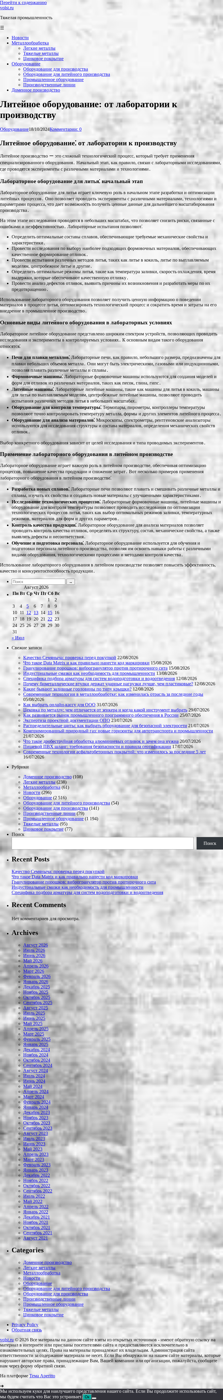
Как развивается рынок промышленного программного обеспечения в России (101, 715)
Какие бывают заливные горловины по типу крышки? (77, 688)
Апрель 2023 (35, 1154)
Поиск (18, 834)
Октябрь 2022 (36, 1185)
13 (36, 612)
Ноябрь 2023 (35, 1117)
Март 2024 (33, 1096)
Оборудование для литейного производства (66, 802)
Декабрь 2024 (36, 1049)
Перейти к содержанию (23, 2)
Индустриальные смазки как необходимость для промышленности (89, 673)
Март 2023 (33, 1159)
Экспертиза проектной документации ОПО (66, 720)
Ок (87, 1397)
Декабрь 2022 (36, 1175)
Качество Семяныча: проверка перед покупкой (69, 657)
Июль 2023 (34, 1138)
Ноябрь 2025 (35, 992)
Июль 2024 (34, 1075)
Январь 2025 (35, 1044)
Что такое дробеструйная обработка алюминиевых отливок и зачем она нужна (101, 741)
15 (50, 612)
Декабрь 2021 (36, 1217)
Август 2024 (35, 1070)
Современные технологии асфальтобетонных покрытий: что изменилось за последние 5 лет (114, 751)
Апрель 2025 (35, 1028)
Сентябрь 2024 (37, 1065)
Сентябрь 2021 (37, 1232)
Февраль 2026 (37, 976)
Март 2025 (33, 1033)
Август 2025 (35, 1007)
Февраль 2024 (37, 1101)
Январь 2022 (35, 1211)
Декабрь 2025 (36, 986)
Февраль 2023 (37, 1164)
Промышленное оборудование (53, 818)
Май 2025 (32, 1023)
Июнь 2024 (34, 1081)
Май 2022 (32, 1201)
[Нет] (94, 1398)
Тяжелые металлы (41, 823)
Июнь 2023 (34, 1143)
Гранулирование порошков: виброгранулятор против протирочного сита (95, 668)
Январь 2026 (35, 981)
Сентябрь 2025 (37, 1002)
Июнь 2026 (34, 955)
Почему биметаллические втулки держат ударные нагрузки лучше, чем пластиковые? (108, 683)
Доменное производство (47, 776)
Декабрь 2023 (36, 1112)
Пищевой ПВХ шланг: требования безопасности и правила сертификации (97, 746)
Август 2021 (35, 1237)
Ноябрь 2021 (35, 1222)
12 (28, 612)
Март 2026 (33, 971)
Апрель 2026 (35, 965)
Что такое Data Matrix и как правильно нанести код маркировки (86, 662)
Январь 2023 (35, 1169)
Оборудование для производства (55, 808)
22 (50, 618)
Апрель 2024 (35, 1091)
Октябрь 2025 (36, 997)
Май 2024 (32, 1086)
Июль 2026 (34, 950)
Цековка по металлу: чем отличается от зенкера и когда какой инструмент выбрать (105, 709)
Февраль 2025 (37, 1039)
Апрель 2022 (35, 1206)
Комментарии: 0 (66, 129)
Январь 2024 (35, 1107)
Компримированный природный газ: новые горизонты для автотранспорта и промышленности (118, 730)
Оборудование (14, 129)
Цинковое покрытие (43, 829)
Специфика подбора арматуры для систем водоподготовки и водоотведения (99, 678)
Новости (31, 792)
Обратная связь (27, 1329)
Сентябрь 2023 (37, 1128)
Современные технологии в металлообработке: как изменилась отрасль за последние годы (113, 694)
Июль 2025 (34, 1013)
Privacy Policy (25, 1324)
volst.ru (7, 7)
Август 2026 (35, 945)
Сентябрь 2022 (37, 1190)
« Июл (18, 637)
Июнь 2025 (34, 1018)
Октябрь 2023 (36, 1122)
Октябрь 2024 (36, 1060)
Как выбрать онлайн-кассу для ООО (59, 704)
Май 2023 (32, 1149)
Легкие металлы (39, 781)
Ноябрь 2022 (35, 1180)
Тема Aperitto (42, 1375)
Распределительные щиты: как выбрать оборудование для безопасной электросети (105, 725)
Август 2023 (35, 1133)
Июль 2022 (34, 1196)
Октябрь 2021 (36, 1227)
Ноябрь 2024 (35, 1054)
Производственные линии (49, 813)
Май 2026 (32, 960)
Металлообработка (41, 787)
